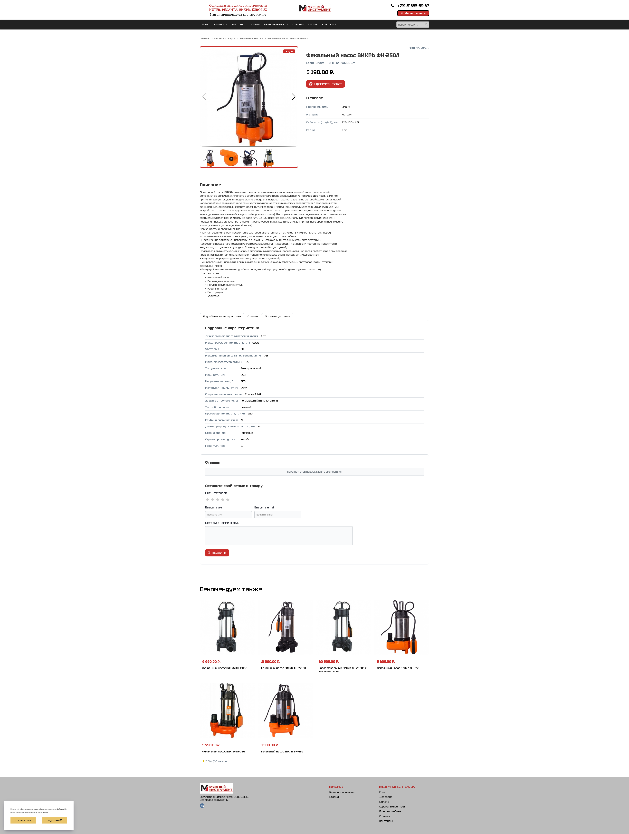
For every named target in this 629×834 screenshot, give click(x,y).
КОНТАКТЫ (329, 24)
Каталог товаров (224, 38)
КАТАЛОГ (219, 24)
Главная (205, 38)
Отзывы (384, 816)
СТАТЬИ (312, 24)
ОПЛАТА (255, 24)
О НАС (205, 24)
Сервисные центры (392, 806)
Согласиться (23, 820)
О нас (382, 792)
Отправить (217, 553)
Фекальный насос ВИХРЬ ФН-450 (281, 751)
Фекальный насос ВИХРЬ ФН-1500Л (283, 668)
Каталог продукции (342, 792)
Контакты (386, 821)
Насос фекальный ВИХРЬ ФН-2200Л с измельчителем (343, 669)
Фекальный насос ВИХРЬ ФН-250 (398, 668)
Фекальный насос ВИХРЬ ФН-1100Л (224, 668)
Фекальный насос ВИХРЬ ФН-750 (223, 751)
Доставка (385, 797)
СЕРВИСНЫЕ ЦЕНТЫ (276, 24)
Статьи (334, 797)
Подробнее (53, 820)
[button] (293, 96)
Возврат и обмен (390, 811)
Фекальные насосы (251, 38)
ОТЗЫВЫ (298, 24)
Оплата (384, 802)
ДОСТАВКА (238, 24)
